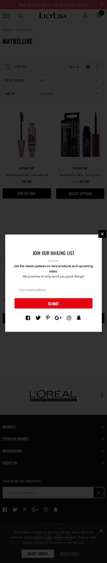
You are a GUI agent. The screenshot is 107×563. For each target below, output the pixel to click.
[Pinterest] (48, 318)
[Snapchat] (78, 318)
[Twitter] (38, 318)
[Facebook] (28, 318)
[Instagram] (69, 318)
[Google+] (58, 318)
